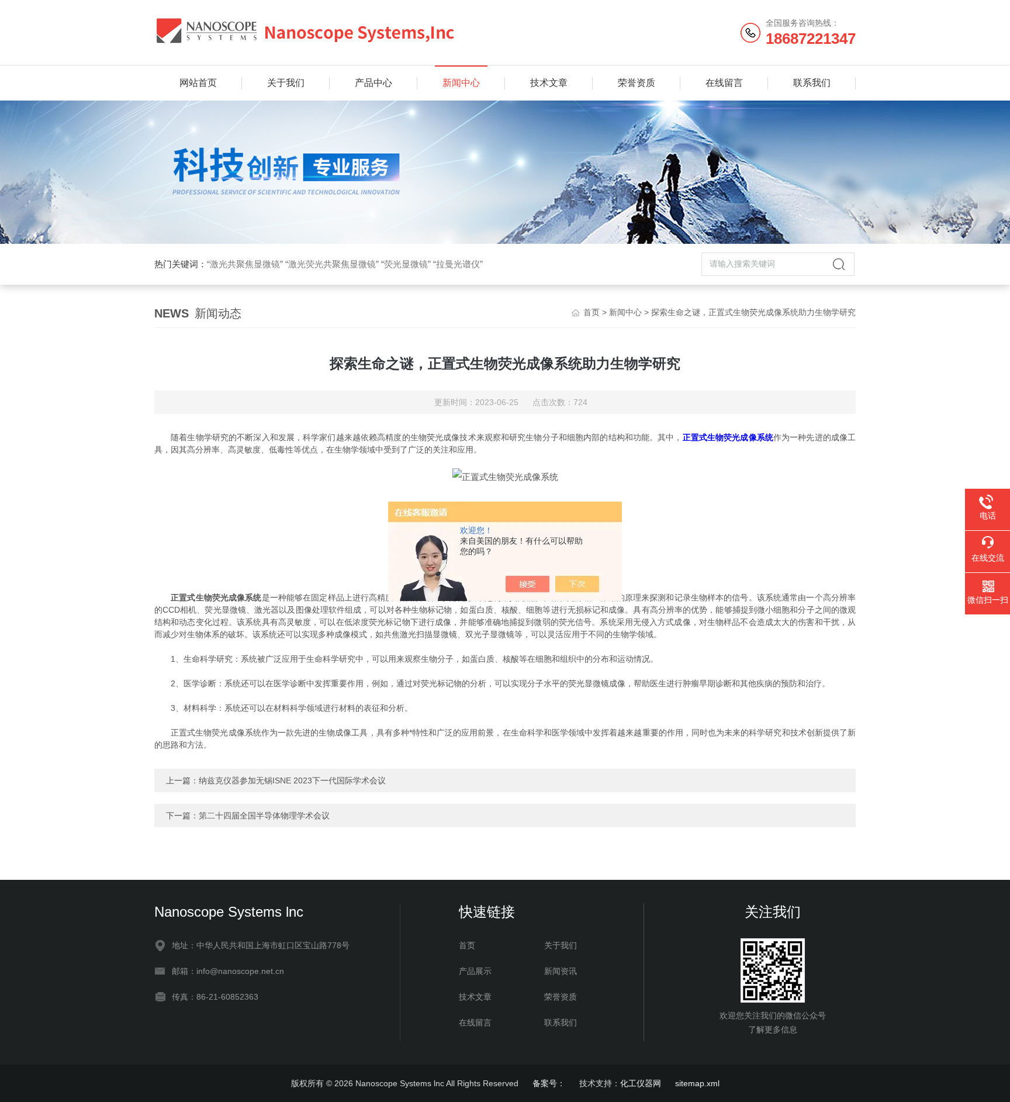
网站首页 (198, 83)
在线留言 (724, 83)
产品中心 (373, 83)
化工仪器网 (640, 1083)
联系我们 (812, 83)
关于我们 (286, 83)
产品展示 (475, 971)
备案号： (548, 1083)
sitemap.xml (697, 1083)
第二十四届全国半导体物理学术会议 (264, 815)
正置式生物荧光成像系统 (728, 437)
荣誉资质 (636, 83)
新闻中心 (461, 83)
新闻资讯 (560, 971)
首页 (591, 312)
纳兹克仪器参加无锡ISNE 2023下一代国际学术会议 (292, 780)
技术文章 (549, 83)
